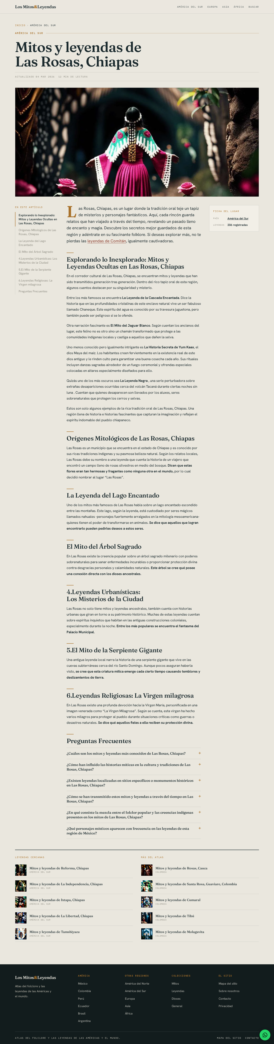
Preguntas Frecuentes (33, 291)
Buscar (254, 6)
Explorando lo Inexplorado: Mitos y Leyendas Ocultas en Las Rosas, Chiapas (38, 219)
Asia (225, 6)
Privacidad (226, 1006)
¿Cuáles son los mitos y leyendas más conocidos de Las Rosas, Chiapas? (126, 753)
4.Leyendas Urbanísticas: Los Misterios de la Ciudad (38, 260)
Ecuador (83, 1006)
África (239, 6)
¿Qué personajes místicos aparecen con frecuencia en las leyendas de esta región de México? (128, 830)
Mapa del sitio (228, 983)
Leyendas (178, 991)
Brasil (81, 1013)
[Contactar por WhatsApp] (265, 1035)
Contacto (225, 998)
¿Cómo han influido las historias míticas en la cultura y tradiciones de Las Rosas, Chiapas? (128, 767)
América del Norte (137, 983)
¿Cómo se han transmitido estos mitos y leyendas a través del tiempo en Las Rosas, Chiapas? (130, 798)
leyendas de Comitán (106, 241)
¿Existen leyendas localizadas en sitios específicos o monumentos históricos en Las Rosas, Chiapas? (130, 782)
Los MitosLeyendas (35, 6)
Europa (212, 6)
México (83, 983)
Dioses (176, 998)
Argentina (84, 1021)
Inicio (20, 25)
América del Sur (190, 6)
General (177, 1006)
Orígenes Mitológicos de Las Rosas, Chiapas (37, 232)
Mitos (175, 983)
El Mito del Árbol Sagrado (36, 252)
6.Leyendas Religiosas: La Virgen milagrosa (35, 282)
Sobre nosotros (229, 991)
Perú (81, 998)
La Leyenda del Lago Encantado (32, 243)
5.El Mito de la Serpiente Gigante (35, 271)
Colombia (84, 991)
